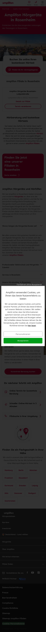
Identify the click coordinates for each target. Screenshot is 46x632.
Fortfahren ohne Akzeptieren (29, 284)
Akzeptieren (23, 340)
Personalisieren (23, 334)
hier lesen (32, 325)
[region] (23, 316)
